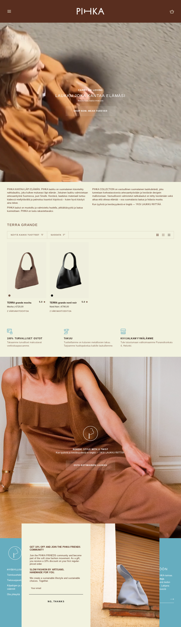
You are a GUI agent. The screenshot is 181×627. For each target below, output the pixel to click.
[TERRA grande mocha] (26, 270)
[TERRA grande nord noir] (69, 270)
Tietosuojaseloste (16, 580)
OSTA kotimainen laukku (90, 465)
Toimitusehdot (14, 575)
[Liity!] (171, 599)
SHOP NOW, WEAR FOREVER (91, 111)
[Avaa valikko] (12, 11)
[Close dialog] (155, 527)
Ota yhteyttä (13, 594)
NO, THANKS (56, 601)
